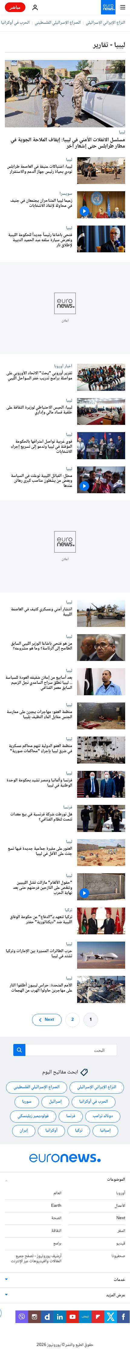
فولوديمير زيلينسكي (33, 1116)
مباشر (15, 7)
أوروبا (120, 1193)
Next (49, 1019)
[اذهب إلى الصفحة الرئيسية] (108, 7)
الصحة (56, 1218)
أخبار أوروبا (63, 366)
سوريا (26, 1101)
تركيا (68, 910)
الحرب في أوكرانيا (15, 22)
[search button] (19, 1050)
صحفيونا (118, 1256)
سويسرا (66, 193)
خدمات (119, 1280)
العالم (57, 1193)
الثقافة (56, 1231)
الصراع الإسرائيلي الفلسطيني (58, 22)
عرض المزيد (115, 1295)
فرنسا (67, 807)
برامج (57, 1243)
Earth (56, 1206)
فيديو (120, 1243)
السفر (121, 1231)
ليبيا (122, 132)
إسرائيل (55, 1101)
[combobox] (65, 1050)
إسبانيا (105, 1130)
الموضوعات (116, 1179)
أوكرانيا (51, 1130)
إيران (24, 1130)
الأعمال (120, 1206)
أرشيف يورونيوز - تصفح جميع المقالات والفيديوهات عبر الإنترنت (36, 1259)
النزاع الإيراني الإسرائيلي (105, 22)
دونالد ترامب (103, 1116)
